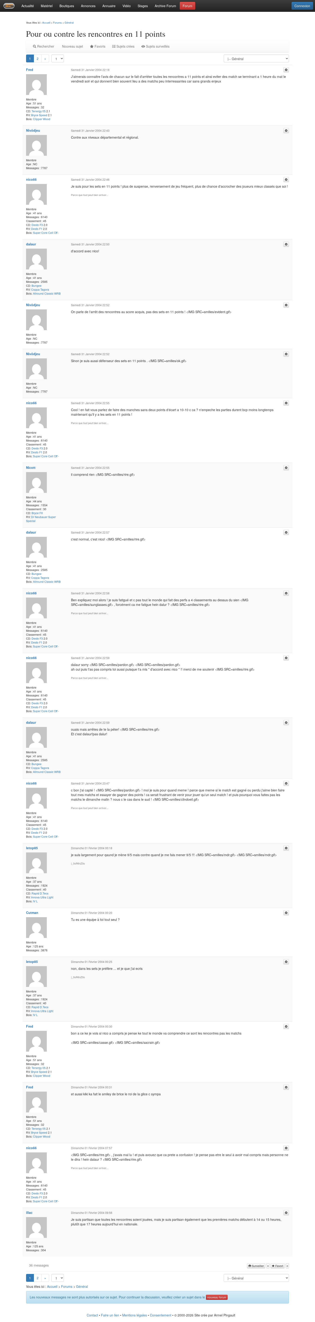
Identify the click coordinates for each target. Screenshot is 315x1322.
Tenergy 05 (39, 111)
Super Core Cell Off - (46, 233)
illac (29, 1212)
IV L (35, 901)
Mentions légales (134, 1315)
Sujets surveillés (157, 46)
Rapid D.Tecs (40, 893)
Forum (187, 5)
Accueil (46, 22)
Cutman (32, 912)
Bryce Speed (39, 115)
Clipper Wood (41, 119)
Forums (57, 22)
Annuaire (109, 5)
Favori (279, 1266)
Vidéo (126, 5)
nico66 (31, 179)
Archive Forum (165, 5)
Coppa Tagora (40, 289)
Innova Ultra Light (42, 897)
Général (69, 22)
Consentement (160, 1315)
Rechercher (45, 46)
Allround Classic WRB (47, 293)
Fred (29, 69)
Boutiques (66, 5)
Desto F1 (36, 229)
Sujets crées (125, 46)
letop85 (32, 848)
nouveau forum (216, 1297)
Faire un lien (110, 1315)
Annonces (88, 5)
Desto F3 (37, 225)
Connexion (302, 5)
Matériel (47, 5)
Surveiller (257, 1266)
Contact (92, 1315)
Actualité (27, 5)
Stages (143, 5)
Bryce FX (37, 513)
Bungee (37, 285)
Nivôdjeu (33, 130)
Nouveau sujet (72, 46)
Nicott (31, 467)
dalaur (31, 244)
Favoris (99, 46)
